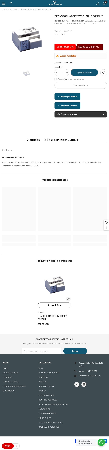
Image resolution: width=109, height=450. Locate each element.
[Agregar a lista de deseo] (103, 72)
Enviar (75, 351)
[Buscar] (11, 3)
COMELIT (68, 31)
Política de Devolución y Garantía (61, 139)
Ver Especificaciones (80, 114)
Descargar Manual (68, 96)
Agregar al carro (85, 72)
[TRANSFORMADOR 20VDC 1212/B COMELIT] (54, 284)
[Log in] (97, 3)
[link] (19, 240)
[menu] (3, 3)
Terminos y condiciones (74, 79)
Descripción (33, 139)
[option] (26, 38)
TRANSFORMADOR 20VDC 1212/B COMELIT (53, 317)
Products (13, 9)
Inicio (4, 9)
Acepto (61, 79)
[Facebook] (76, 384)
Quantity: (58, 67)
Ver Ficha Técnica (68, 105)
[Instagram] (83, 384)
